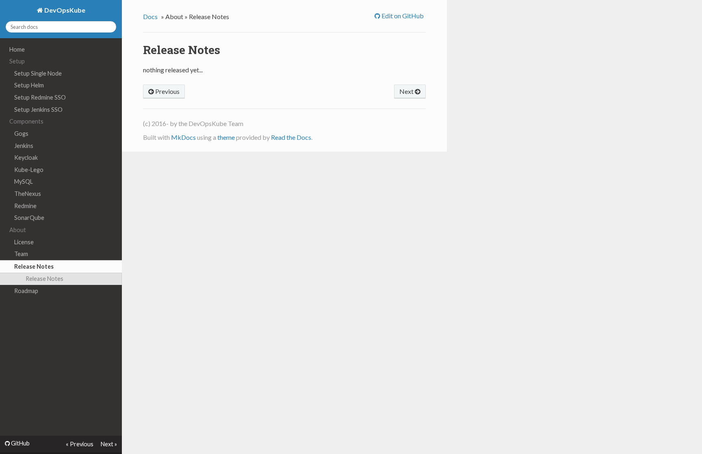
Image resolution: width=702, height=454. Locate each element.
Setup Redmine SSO (40, 97)
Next (407, 91)
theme (226, 137)
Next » (109, 444)
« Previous (79, 444)
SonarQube (29, 217)
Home (17, 49)
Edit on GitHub (402, 16)
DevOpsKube (64, 10)
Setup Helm (29, 85)
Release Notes (34, 266)
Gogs (21, 133)
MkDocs (183, 137)
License (24, 242)
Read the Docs (291, 137)
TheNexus (27, 193)
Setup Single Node (38, 73)
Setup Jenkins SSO (38, 109)
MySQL (23, 181)
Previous (167, 91)
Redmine (25, 205)
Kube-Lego (28, 169)
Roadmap (26, 290)
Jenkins (23, 145)
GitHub (20, 443)
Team (21, 253)
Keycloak (26, 157)
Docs (150, 16)
